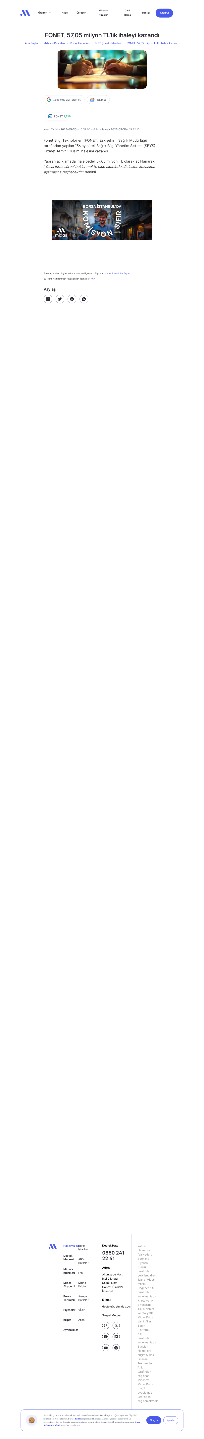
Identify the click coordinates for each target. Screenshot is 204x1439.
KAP (93, 278)
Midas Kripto (82, 1284)
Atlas (65, 12)
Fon (80, 1272)
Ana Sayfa (31, 43)
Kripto (67, 1319)
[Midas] (25, 13)
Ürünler (42, 12)
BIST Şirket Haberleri (108, 43)
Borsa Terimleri (69, 1298)
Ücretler (81, 12)
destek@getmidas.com (117, 1306)
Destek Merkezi (68, 1257)
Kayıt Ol (164, 12)
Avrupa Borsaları (83, 1298)
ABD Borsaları (83, 1261)
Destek (146, 12)
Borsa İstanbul (83, 1247)
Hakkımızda (70, 1245)
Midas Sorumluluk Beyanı (117, 273)
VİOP (81, 1309)
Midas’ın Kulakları (103, 12)
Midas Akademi (69, 1284)
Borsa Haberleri (79, 43)
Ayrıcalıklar (70, 1329)
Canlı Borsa (127, 12)
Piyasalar (69, 1309)
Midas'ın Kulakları (69, 1270)
